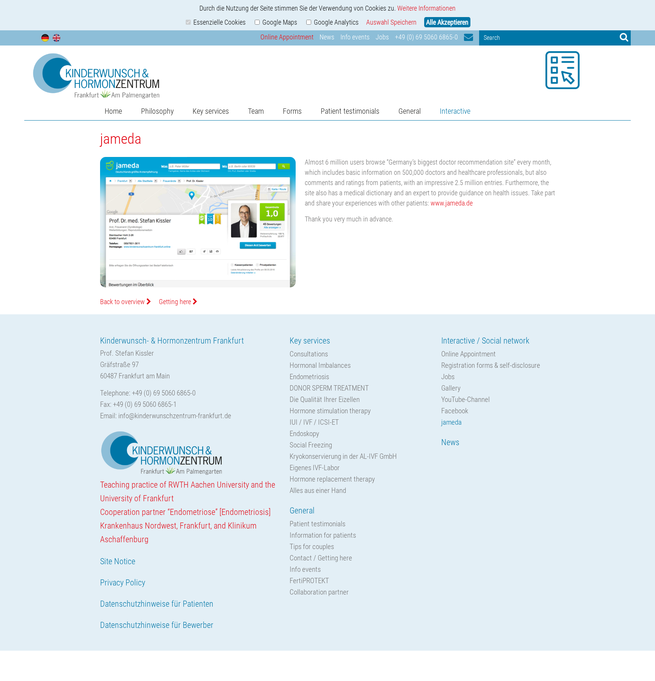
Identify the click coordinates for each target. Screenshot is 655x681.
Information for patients (323, 535)
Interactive (455, 111)
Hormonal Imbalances (320, 365)
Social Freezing (311, 445)
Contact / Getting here (321, 558)
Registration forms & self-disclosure (490, 365)
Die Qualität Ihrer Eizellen (325, 399)
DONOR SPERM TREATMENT (329, 388)
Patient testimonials (350, 111)
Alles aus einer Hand (318, 490)
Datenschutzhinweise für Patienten (156, 604)
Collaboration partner (319, 592)
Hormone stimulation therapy (330, 410)
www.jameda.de (452, 203)
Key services (211, 111)
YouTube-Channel (465, 399)
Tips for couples (312, 546)
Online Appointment (286, 37)
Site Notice (117, 561)
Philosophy (157, 111)
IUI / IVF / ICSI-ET (314, 422)
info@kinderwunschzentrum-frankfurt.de (174, 415)
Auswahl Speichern (391, 22)
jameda (451, 422)
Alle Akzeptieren (447, 22)
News (327, 37)
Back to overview (123, 302)
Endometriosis (309, 376)
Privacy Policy (122, 582)
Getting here (176, 302)
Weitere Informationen (426, 8)
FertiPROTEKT (309, 580)
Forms (292, 111)
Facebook (454, 410)
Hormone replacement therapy (332, 479)
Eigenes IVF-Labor (315, 467)
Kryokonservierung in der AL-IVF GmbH (343, 456)
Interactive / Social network (485, 340)
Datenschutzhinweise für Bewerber (156, 625)
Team (256, 111)
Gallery (451, 388)
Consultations (309, 354)
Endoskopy (304, 433)
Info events (355, 37)
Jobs (382, 37)
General (409, 111)
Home (113, 111)
